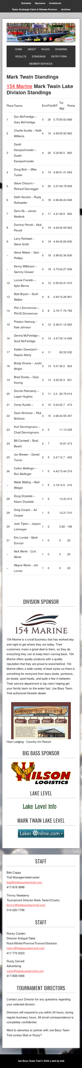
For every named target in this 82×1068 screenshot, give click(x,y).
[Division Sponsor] (41, 623)
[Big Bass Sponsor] (41, 773)
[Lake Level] (41, 806)
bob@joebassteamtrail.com (24, 882)
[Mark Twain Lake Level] (41, 833)
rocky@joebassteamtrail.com (26, 948)
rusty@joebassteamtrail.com (25, 971)
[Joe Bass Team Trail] (41, 32)
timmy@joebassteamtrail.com (26, 905)
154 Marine (19, 86)
